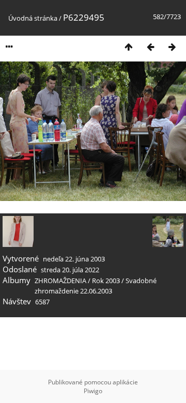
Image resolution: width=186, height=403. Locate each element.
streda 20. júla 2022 (70, 269)
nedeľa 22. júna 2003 (74, 259)
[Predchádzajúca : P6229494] (150, 47)
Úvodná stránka (32, 18)
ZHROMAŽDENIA (60, 280)
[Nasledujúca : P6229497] (172, 47)
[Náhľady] (129, 47)
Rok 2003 (106, 280)
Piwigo (93, 390)
